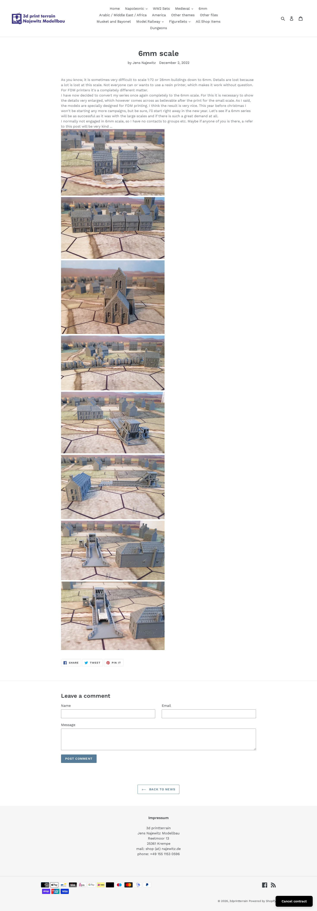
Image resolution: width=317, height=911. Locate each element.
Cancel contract (294, 901)
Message (68, 725)
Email (166, 706)
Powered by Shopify (262, 901)
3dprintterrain (238, 901)
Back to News (161, 789)
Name (66, 706)
